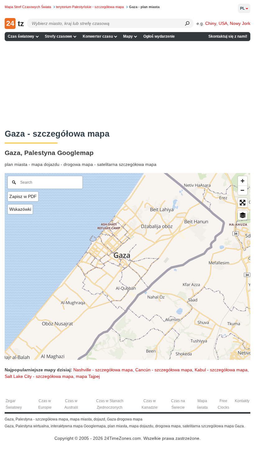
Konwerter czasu (98, 36)
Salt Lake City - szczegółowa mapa (39, 376)
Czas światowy (21, 36)
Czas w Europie (45, 404)
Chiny (210, 23)
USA (223, 23)
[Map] (127, 266)
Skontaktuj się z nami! (227, 36)
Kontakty (242, 401)
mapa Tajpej (88, 376)
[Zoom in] (242, 181)
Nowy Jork (240, 23)
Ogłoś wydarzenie (159, 36)
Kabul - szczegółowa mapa (221, 369)
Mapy (128, 36)
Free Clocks (223, 404)
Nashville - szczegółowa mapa (103, 369)
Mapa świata (202, 404)
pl (242, 8)
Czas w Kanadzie (149, 404)
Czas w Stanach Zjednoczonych (109, 404)
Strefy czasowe (58, 36)
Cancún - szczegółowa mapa (163, 369)
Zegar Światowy (14, 404)
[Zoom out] (242, 190)
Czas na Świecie (178, 404)
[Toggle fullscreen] (242, 202)
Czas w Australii (71, 404)
